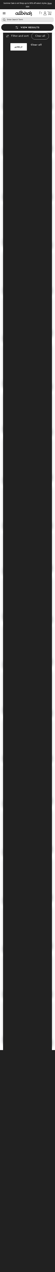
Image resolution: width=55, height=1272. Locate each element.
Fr (40, 13)
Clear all (40, 36)
